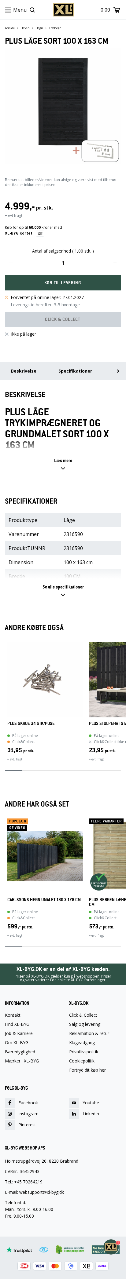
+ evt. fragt (14, 759)
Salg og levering (84, 1024)
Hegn (39, 28)
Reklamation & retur (89, 1033)
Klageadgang (82, 1042)
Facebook (28, 1103)
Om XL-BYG (16, 1042)
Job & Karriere (19, 1033)
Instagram (28, 1114)
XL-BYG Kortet (19, 233)
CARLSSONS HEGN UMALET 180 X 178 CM (44, 899)
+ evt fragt (13, 215)
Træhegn (55, 28)
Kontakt (12, 1015)
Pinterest (27, 1125)
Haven (25, 28)
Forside (10, 28)
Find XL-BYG (17, 1024)
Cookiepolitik (81, 1061)
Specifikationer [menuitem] (75, 371)
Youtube (91, 1103)
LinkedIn (91, 1114)
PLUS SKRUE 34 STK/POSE (31, 723)
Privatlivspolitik (83, 1052)
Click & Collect (83, 1015)
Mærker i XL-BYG (22, 1061)
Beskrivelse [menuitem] (23, 371)
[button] (11, 263)
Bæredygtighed (20, 1052)
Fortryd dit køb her (87, 1070)
